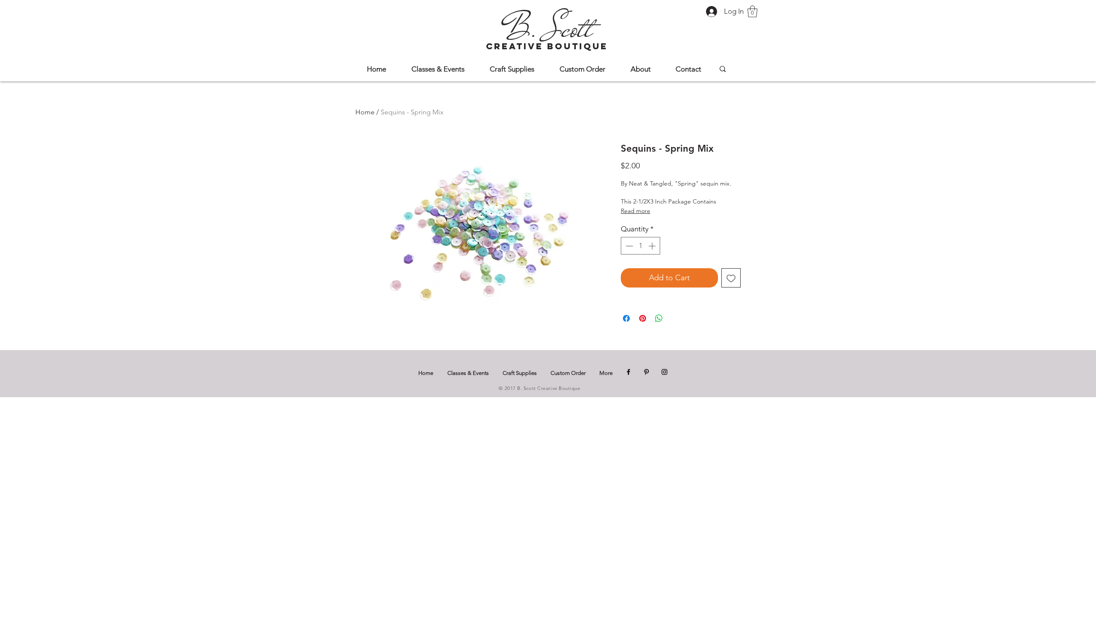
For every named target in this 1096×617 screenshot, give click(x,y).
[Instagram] (664, 372)
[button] (752, 11)
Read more (635, 211)
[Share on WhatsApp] (659, 318)
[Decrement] (628, 246)
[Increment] (652, 246)
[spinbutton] (640, 246)
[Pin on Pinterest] (642, 318)
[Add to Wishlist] (731, 278)
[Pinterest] (646, 372)
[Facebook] (628, 372)
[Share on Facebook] (626, 318)
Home (365, 112)
